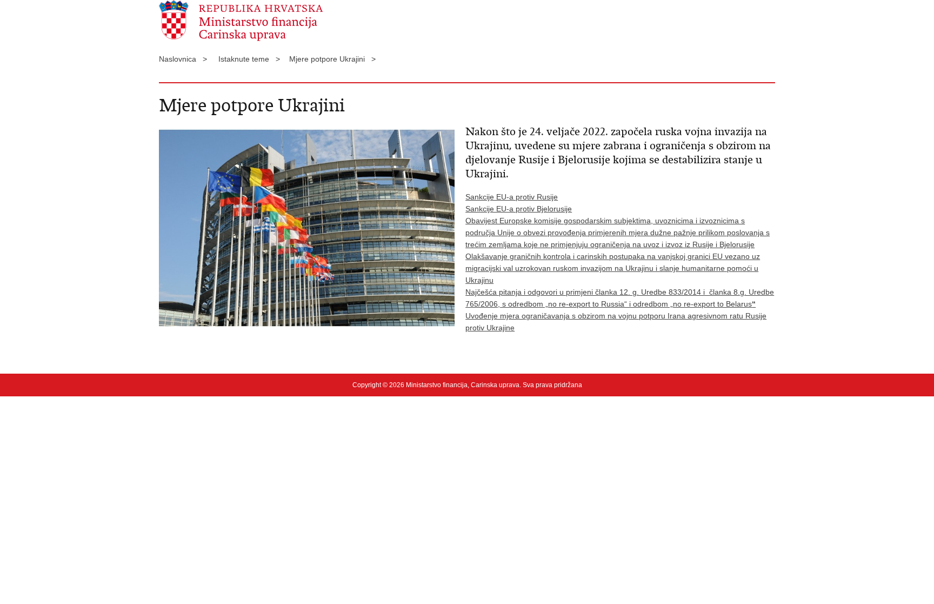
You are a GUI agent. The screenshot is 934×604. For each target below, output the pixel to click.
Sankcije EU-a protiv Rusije (511, 197)
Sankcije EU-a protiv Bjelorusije (518, 208)
